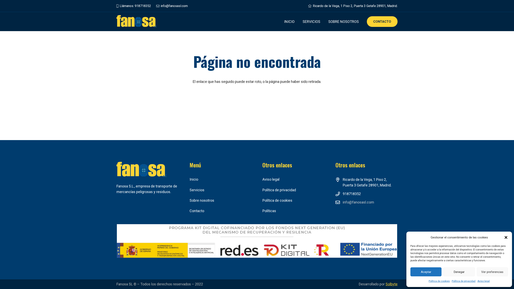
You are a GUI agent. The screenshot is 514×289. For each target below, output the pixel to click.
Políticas (269, 211)
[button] (506, 237)
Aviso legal (483, 281)
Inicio (194, 179)
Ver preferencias (492, 272)
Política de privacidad (463, 281)
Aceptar (426, 272)
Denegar (459, 272)
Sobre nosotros (202, 200)
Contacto (197, 211)
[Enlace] (136, 21)
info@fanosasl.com (358, 202)
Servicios (197, 190)
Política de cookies (439, 281)
